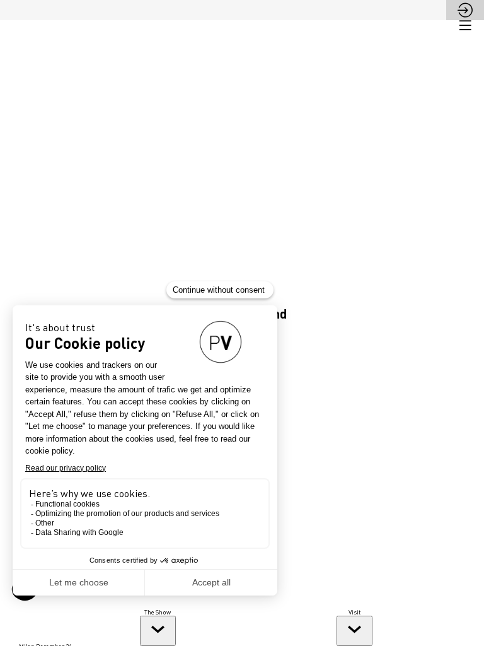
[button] (465, 25)
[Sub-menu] (158, 631)
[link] (157, 627)
